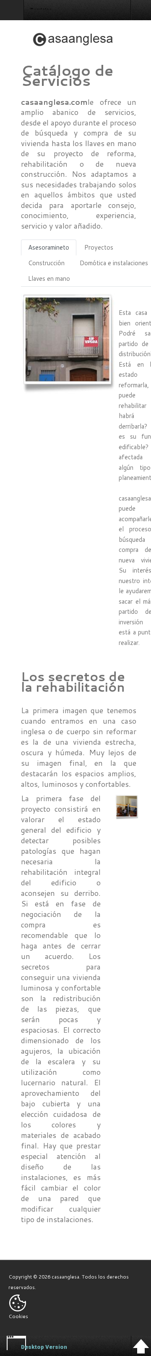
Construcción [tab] (46, 262)
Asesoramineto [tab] (48, 247)
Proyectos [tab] (98, 247)
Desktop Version (44, 1347)
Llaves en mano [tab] (49, 278)
